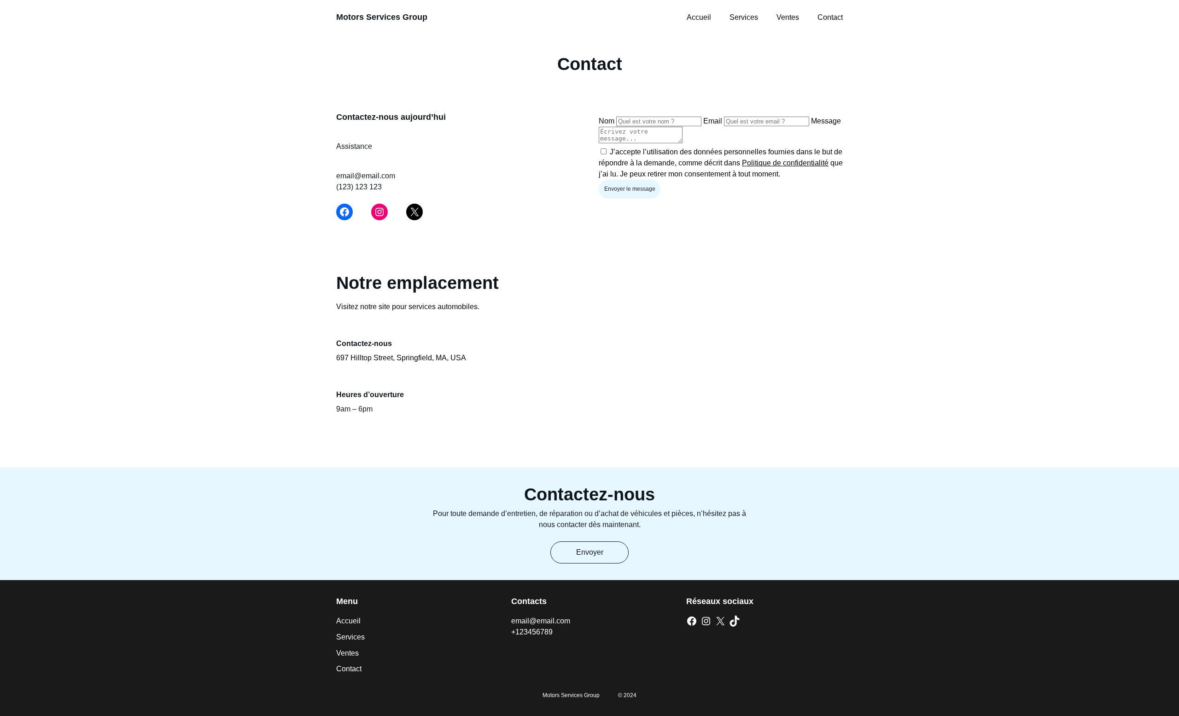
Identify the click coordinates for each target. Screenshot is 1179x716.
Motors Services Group (381, 17)
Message (826, 121)
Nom (606, 121)
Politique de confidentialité (785, 163)
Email (712, 121)
